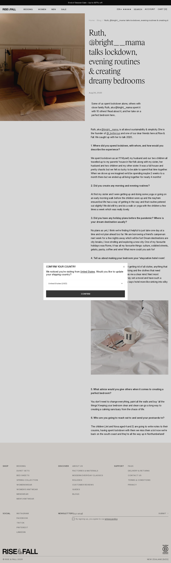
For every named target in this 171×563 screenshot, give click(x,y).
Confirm (85, 293)
